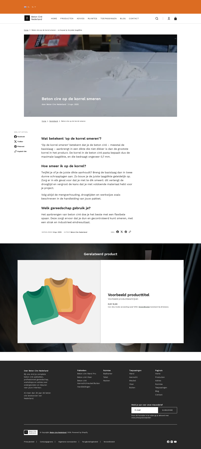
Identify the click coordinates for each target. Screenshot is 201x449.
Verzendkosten (144, 307)
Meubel (132, 380)
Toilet (105, 377)
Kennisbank (53, 121)
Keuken (106, 380)
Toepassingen (161, 387)
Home (26, 30)
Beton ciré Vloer (84, 377)
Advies (158, 380)
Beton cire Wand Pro (86, 373)
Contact (158, 395)
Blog (157, 391)
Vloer (131, 384)
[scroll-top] (195, 443)
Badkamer (107, 373)
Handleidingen (83, 387)
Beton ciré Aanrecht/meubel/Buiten (88, 381)
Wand (131, 373)
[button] (157, 18)
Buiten (132, 387)
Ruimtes (159, 384)
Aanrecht (133, 377)
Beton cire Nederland (58, 432)
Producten (160, 377)
